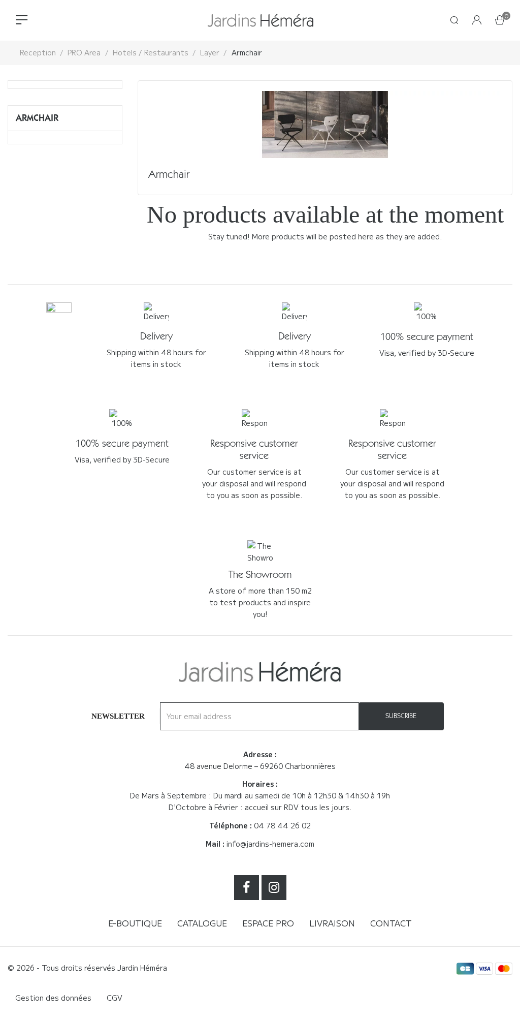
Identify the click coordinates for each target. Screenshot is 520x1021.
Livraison (332, 923)
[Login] (476, 20)
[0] (499, 21)
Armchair (37, 117)
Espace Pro (268, 923)
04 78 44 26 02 (282, 825)
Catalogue (202, 923)
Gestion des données (53, 998)
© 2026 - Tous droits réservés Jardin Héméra (87, 968)
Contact (391, 923)
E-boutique (135, 923)
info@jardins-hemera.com (270, 844)
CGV (114, 998)
